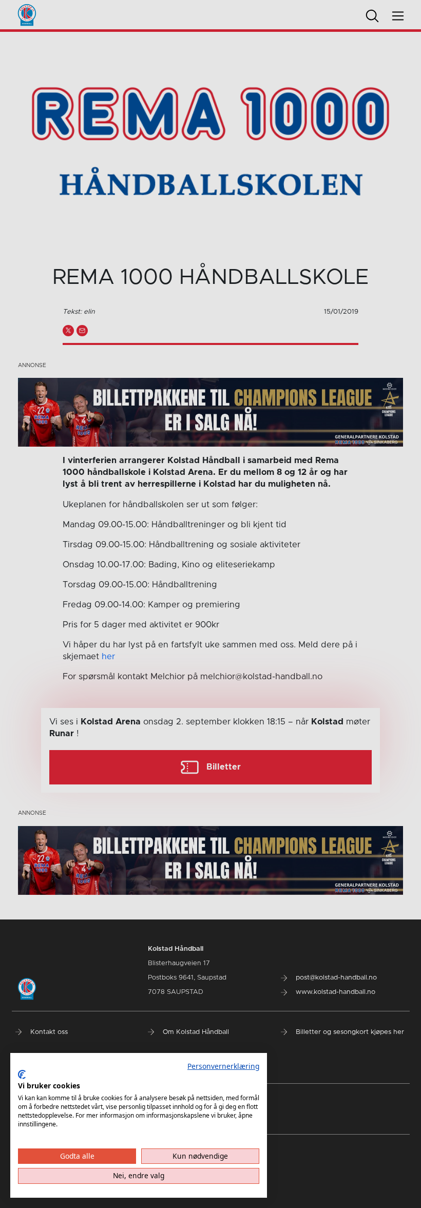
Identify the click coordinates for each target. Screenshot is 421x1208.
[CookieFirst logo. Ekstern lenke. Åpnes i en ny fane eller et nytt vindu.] (22, 1074)
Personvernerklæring (223, 1066)
